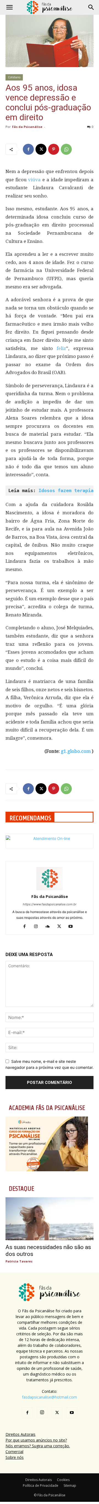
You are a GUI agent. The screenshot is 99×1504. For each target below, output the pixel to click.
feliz (59, 348)
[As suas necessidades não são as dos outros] (50, 1218)
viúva (34, 179)
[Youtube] (72, 926)
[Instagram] (38, 926)
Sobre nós (15, 1457)
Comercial (14, 1451)
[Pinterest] (53, 149)
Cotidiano (14, 77)
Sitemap (70, 1485)
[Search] (91, 7)
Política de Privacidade (40, 1485)
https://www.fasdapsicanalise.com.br (49, 904)
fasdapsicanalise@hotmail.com (49, 1397)
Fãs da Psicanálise (27, 127)
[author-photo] (49, 888)
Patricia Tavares (19, 1261)
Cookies (63, 1479)
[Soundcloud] (49, 926)
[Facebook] (28, 149)
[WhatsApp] (66, 149)
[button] (9, 7)
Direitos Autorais (20, 1434)
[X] (40, 149)
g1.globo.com (76, 751)
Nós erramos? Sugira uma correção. (38, 1445)
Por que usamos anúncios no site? (36, 1440)
